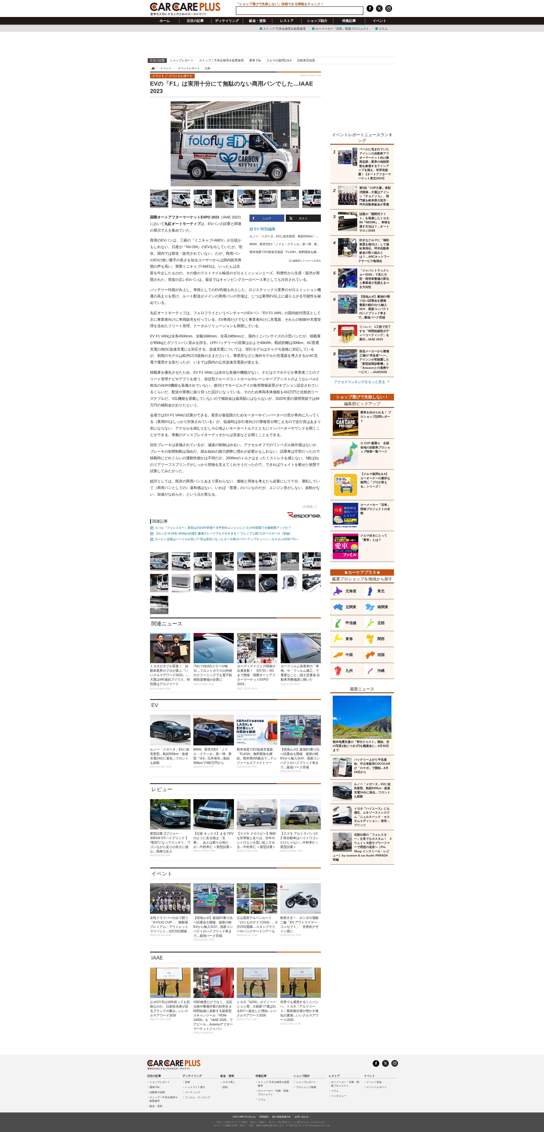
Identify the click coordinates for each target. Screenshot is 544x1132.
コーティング (192, 1092)
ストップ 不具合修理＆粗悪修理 (284, 28)
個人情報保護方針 (281, 1116)
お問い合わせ (302, 1116)
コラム (383, 28)
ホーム (165, 21)
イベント (379, 21)
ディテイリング (227, 21)
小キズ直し (229, 1082)
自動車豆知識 (306, 60)
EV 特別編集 (265, 229)
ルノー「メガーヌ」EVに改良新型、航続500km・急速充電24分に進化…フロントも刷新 (308, 236)
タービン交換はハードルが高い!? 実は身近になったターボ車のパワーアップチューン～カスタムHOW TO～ (227, 539)
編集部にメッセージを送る (307, 260)
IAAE (157, 958)
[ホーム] (152, 68)
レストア (287, 21)
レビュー (161, 789)
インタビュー (338, 1095)
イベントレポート (376, 1087)
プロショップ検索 (306, 1087)
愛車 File (255, 60)
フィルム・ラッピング (197, 1097)
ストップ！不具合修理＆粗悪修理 (221, 60)
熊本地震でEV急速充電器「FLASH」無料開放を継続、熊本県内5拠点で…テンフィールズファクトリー (318, 252)
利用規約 (264, 1116)
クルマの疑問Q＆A (279, 60)
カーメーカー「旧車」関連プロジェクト (342, 28)
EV (154, 705)
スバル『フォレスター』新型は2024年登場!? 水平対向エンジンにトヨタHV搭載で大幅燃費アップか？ (223, 527)
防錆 (225, 1087)
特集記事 (349, 21)
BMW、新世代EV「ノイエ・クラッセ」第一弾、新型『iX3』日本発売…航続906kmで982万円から (314, 244)
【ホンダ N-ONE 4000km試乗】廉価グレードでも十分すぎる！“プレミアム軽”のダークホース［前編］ (223, 533)
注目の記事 (195, 21)
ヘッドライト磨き (195, 1087)
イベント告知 (374, 1082)
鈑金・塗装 (257, 21)
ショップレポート (182, 60)
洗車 (187, 1082)
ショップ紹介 (317, 21)
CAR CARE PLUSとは (244, 1116)
